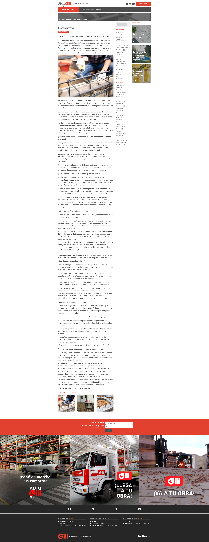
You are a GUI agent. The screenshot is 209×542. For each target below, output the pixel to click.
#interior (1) (119, 117)
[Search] (128, 24)
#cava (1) (118, 90)
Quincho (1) (119, 74)
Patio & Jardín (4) (121, 63)
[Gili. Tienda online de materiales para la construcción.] (63, 536)
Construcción (76, 19)
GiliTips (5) (119, 54)
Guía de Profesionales (87, 10)
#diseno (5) (119, 103)
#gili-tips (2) (119, 110)
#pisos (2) (119, 131)
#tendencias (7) (120, 145)
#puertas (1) (119, 135)
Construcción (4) (120, 43)
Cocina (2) (119, 37)
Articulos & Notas (67, 19)
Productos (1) (120, 69)
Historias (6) (119, 56)
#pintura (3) (119, 129)
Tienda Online (142, 4)
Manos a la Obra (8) (121, 61)
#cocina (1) (119, 96)
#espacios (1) (120, 108)
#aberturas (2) (120, 85)
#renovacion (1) (120, 138)
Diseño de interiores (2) (123, 45)
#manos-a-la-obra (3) (122, 122)
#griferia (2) (119, 115)
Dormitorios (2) (120, 50)
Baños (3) (119, 35)
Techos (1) (119, 76)
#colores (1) (119, 99)
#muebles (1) (120, 124)
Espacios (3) (119, 52)
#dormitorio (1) (120, 106)
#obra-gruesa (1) (121, 126)
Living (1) (118, 59)
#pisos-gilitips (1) (121, 133)
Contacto (98, 10)
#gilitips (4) (119, 112)
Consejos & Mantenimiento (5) (121, 40)
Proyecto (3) (119, 72)
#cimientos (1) (120, 94)
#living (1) (119, 119)
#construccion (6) (121, 101)
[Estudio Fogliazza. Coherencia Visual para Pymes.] (144, 536)
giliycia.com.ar (89, 538)
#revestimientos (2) (121, 140)
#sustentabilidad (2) (122, 142)
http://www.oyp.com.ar (67, 392)
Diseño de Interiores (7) (123, 47)
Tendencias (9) (120, 78)
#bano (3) (119, 87)
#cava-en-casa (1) (121, 92)
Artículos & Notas (68, 10)
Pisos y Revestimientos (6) (123, 66)
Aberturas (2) (120, 32)
